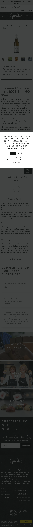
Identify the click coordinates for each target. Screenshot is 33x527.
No (22, 153)
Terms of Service (16, 148)
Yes (13, 153)
